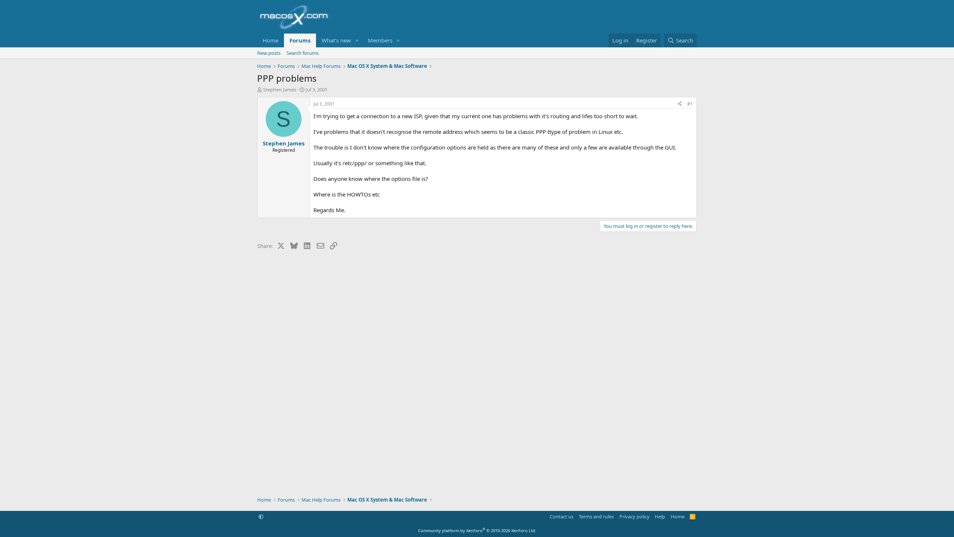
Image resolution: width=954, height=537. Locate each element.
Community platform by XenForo (477, 530)
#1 (690, 104)
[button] (357, 40)
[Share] (680, 104)
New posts (269, 53)
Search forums (303, 53)
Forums (300, 40)
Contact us (562, 516)
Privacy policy (634, 516)
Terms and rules (596, 516)
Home (270, 40)
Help (660, 516)
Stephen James (279, 89)
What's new (336, 40)
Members (380, 40)
